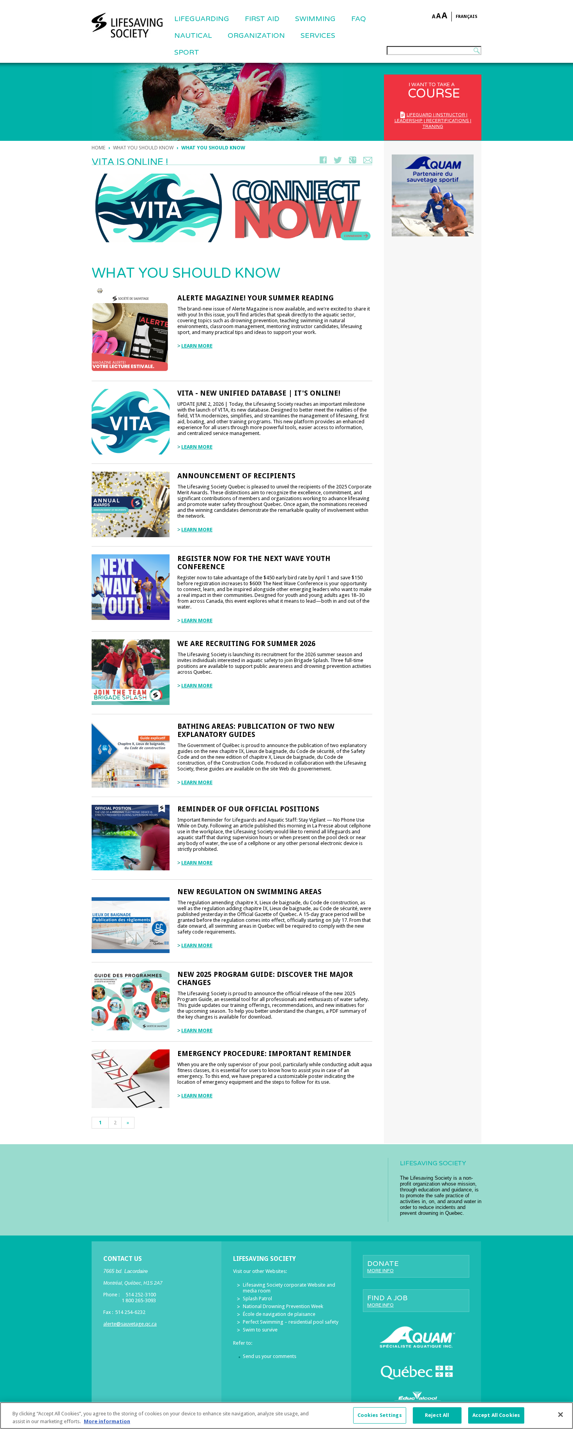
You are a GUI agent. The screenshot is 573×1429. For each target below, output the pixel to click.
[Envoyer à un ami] (367, 162)
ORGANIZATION (256, 35)
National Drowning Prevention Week (283, 1306)
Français (467, 16)
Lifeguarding (201, 18)
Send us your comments (269, 1356)
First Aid (262, 18)
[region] (286, 1415)
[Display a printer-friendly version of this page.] (100, 290)
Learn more (196, 346)
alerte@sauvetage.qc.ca (130, 1324)
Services (318, 35)
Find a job (387, 1301)
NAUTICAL (193, 35)
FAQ (358, 18)
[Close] (560, 1414)
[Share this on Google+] (352, 162)
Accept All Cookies (496, 1415)
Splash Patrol (257, 1298)
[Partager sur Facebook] (323, 162)
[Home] (127, 25)
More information (107, 1421)
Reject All (437, 1415)
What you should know (143, 148)
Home (98, 148)
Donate (383, 1266)
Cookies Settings (379, 1415)
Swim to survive (260, 1330)
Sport (186, 52)
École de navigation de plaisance (279, 1314)
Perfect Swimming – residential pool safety (290, 1322)
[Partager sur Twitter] (338, 162)
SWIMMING (315, 18)
